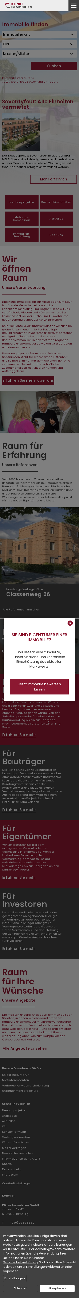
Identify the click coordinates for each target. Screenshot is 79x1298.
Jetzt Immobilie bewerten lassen (39, 687)
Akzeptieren (57, 1288)
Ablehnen (20, 1288)
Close (70, 623)
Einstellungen (14, 1278)
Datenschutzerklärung (20, 1262)
